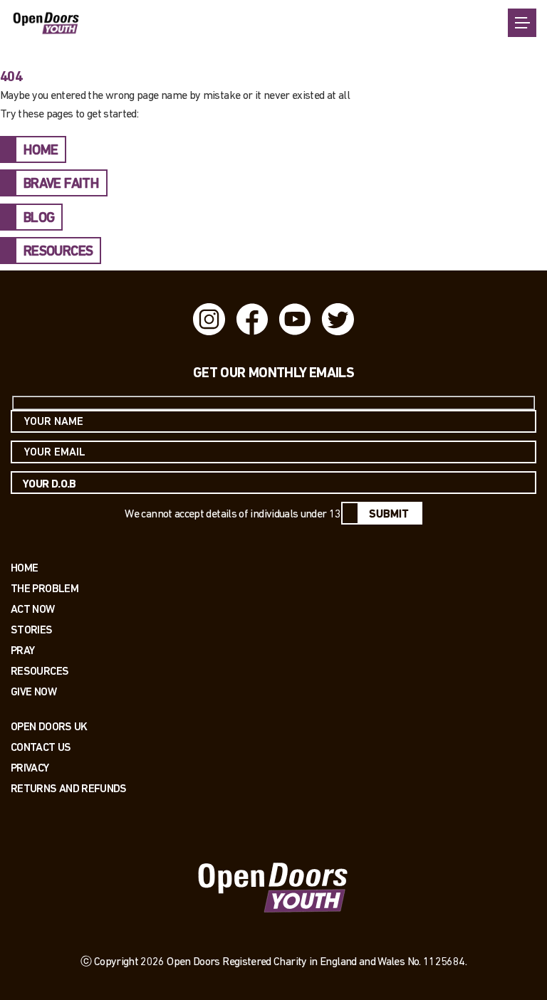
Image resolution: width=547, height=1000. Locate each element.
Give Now (33, 691)
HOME (41, 151)
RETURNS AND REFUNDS (69, 788)
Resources (39, 670)
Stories (32, 629)
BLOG (39, 218)
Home (24, 567)
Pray (22, 650)
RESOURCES (58, 252)
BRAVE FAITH (61, 184)
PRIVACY (30, 767)
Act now (33, 609)
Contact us (41, 747)
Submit (389, 514)
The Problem (44, 588)
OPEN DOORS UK (49, 726)
